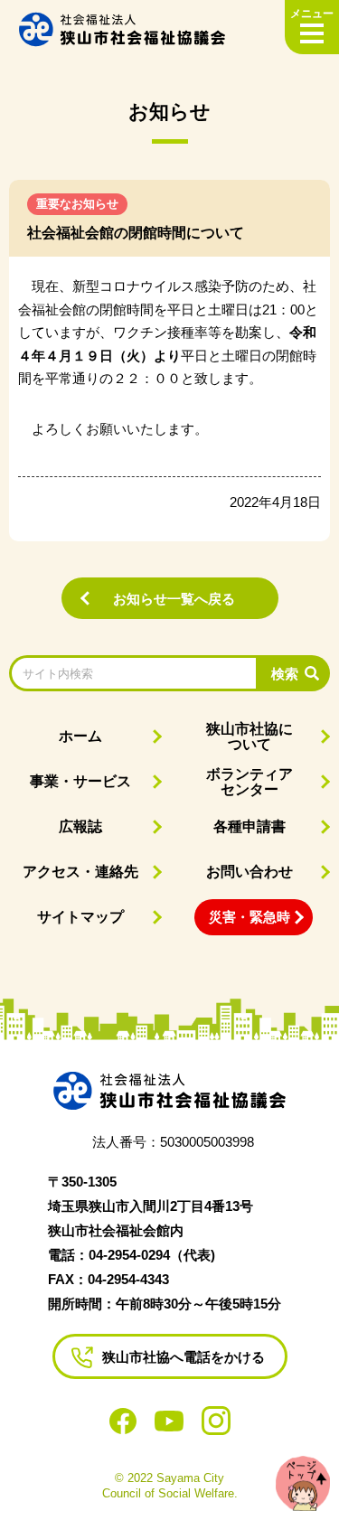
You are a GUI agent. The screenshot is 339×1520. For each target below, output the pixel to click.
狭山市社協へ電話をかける (183, 1357)
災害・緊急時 (249, 916)
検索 (284, 673)
